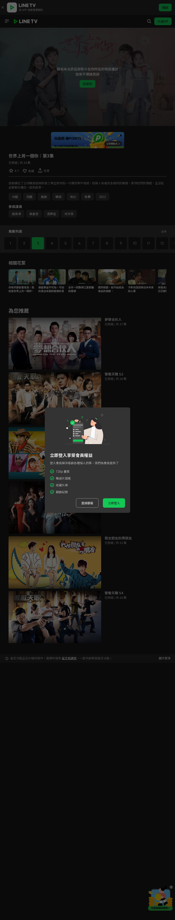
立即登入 (114, 503)
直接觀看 (87, 503)
